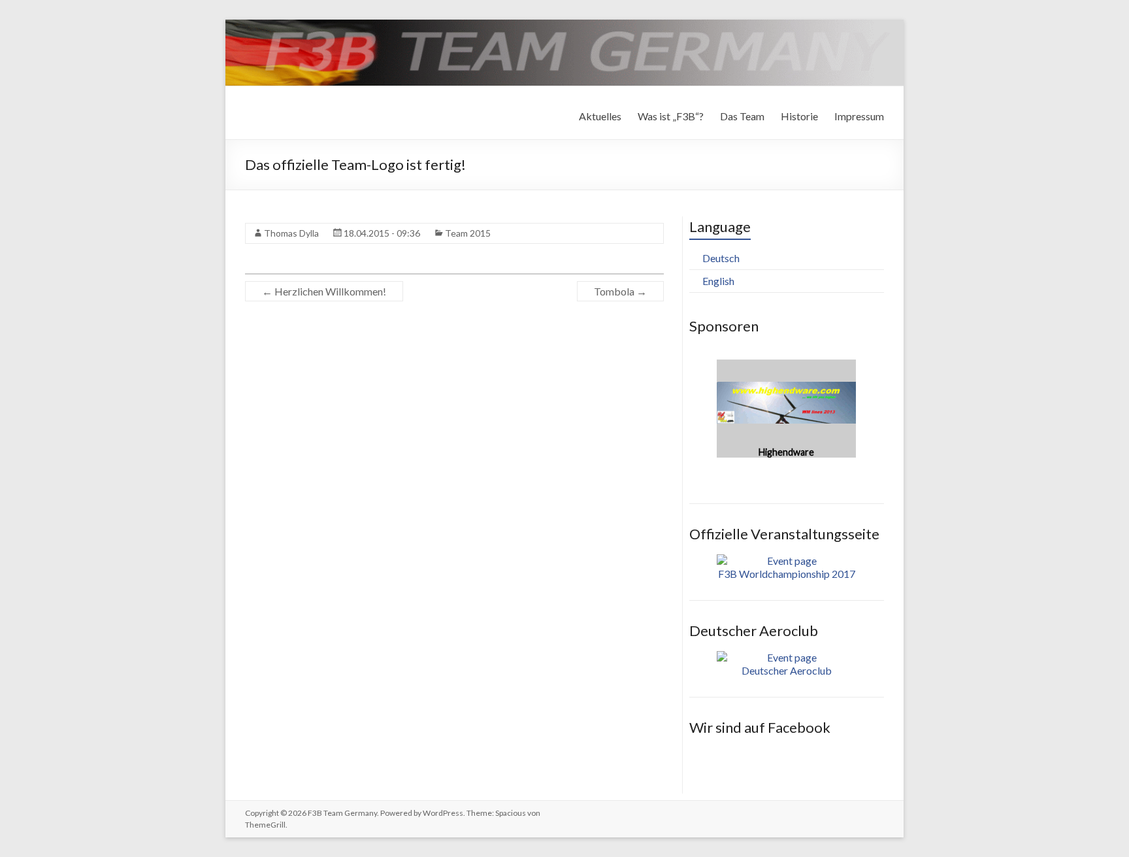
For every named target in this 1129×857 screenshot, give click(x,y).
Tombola (620, 291)
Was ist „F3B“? (671, 116)
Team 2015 (468, 233)
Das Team (742, 116)
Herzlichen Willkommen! (324, 291)
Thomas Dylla (291, 233)
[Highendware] (786, 366)
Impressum (859, 116)
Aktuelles (600, 116)
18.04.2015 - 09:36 (382, 233)
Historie (799, 116)
